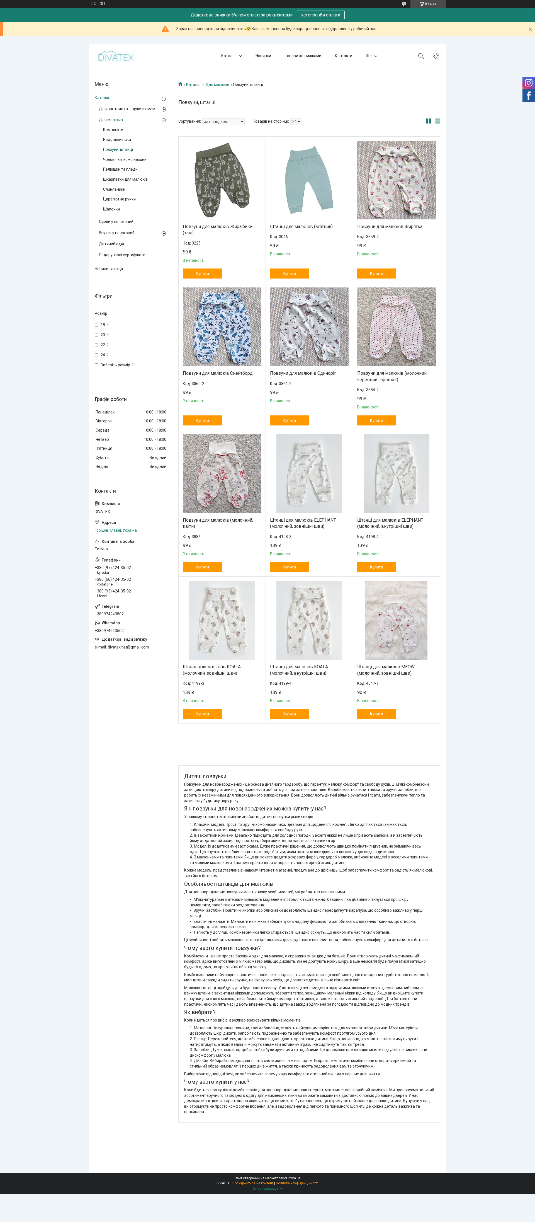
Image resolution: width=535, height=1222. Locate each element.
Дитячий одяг (112, 244)
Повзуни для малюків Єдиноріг (303, 373)
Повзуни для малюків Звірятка (389, 226)
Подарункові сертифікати (122, 255)
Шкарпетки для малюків (125, 179)
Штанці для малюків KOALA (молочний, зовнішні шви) (212, 670)
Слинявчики (114, 189)
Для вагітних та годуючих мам (127, 109)
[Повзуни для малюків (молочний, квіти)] (222, 473)
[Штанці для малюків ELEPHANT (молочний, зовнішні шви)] (309, 473)
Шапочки (111, 209)
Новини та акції (109, 269)
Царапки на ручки (119, 199)
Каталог (228, 56)
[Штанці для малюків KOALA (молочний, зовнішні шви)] (222, 620)
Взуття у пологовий (117, 233)
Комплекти (113, 129)
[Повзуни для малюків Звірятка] (396, 180)
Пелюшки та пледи (120, 169)
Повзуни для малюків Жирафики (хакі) (217, 229)
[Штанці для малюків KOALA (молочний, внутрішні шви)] (309, 620)
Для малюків (217, 84)
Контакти (343, 56)
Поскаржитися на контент (252, 1183)
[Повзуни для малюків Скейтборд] (222, 326)
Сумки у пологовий (116, 221)
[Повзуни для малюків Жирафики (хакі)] (222, 180)
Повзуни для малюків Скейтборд (218, 373)
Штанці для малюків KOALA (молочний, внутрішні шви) (299, 670)
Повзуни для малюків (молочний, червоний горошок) (392, 376)
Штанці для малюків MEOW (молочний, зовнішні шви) (386, 670)
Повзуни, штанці (118, 149)
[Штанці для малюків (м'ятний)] (309, 180)
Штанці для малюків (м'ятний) (301, 226)
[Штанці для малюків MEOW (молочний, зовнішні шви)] (396, 620)
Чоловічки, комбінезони (125, 159)
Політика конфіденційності (297, 1183)
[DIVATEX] (116, 56)
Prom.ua (294, 1178)
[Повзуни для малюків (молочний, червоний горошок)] (396, 326)
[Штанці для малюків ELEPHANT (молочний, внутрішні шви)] (396, 473)
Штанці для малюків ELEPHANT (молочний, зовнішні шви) (303, 523)
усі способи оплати (320, 15)
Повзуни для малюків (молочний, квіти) (218, 523)
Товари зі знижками (303, 56)
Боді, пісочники (117, 139)
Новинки (263, 56)
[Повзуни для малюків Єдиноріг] (309, 326)
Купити (202, 273)
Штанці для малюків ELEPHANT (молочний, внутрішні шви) (390, 523)
